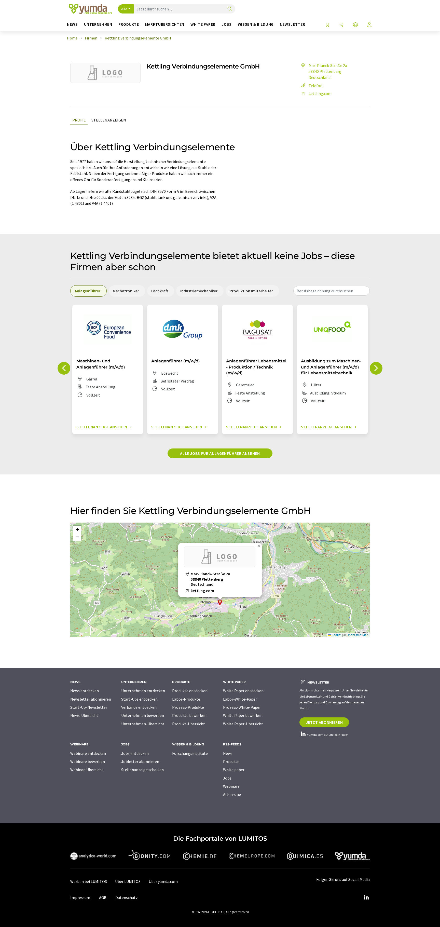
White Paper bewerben (243, 715)
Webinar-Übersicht (86, 769)
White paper (233, 769)
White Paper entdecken (243, 690)
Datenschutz (126, 897)
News (227, 753)
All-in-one (232, 794)
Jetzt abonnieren (324, 722)
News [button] (72, 24)
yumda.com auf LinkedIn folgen (328, 735)
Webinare (231, 786)
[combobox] (331, 291)
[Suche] (229, 9)
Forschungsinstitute (190, 753)
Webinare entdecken (88, 753)
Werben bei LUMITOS (88, 881)
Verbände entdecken (139, 707)
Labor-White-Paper (240, 699)
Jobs (227, 778)
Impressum (80, 897)
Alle (124, 9)
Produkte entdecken (190, 690)
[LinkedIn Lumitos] (366, 897)
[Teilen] (341, 25)
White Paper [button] (202, 24)
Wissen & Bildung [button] (256, 24)
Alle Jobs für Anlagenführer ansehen (220, 453)
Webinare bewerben (87, 761)
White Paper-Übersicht (243, 723)
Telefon (315, 85)
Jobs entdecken (135, 753)
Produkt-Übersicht (188, 723)
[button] (220, 602)
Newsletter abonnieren (90, 699)
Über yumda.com (163, 881)
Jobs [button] (227, 24)
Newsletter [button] (292, 24)
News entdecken (84, 690)
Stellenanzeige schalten (142, 769)
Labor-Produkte (186, 699)
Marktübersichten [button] (164, 24)
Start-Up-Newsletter (88, 707)
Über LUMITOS (128, 881)
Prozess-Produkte (188, 707)
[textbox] (331, 291)
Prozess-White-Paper (242, 707)
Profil (79, 119)
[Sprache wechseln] (355, 25)
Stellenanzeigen (108, 119)
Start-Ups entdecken (139, 699)
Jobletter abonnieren (140, 761)
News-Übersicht (84, 715)
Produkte (231, 761)
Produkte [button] (128, 24)
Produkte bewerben (189, 715)
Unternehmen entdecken (143, 690)
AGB (102, 897)
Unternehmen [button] (98, 24)
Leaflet (336, 635)
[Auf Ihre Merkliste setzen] (327, 25)
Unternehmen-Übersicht (142, 723)
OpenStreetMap (357, 635)
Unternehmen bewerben (142, 715)
